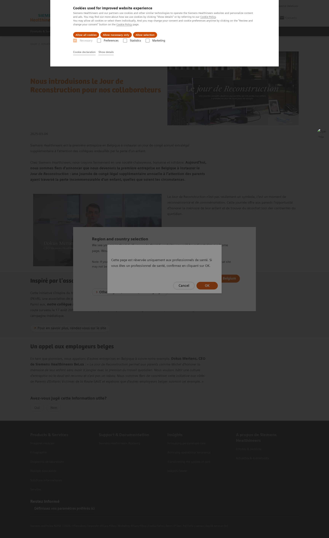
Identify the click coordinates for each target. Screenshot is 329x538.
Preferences (111, 40)
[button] (322, 133)
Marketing (158, 40)
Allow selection (145, 34)
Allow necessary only (116, 34)
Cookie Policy (208, 16)
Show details (106, 52)
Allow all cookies (86, 34)
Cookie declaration (84, 52)
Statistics (135, 40)
